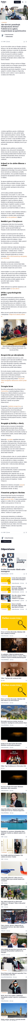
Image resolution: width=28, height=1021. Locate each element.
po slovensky (5, 258)
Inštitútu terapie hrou (15, 406)
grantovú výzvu (9, 499)
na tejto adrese (15, 288)
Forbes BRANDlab (15, 600)
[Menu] (25, 2)
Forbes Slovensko (5, 573)
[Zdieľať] (24, 41)
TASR (2, 836)
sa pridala (10, 439)
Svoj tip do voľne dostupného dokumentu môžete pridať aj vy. (13, 380)
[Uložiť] (26, 41)
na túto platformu (12, 217)
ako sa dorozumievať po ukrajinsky (17, 256)
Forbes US (3, 930)
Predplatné (17, 2)
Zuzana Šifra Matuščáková (6, 977)
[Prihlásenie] (22, 2)
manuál (21, 485)
